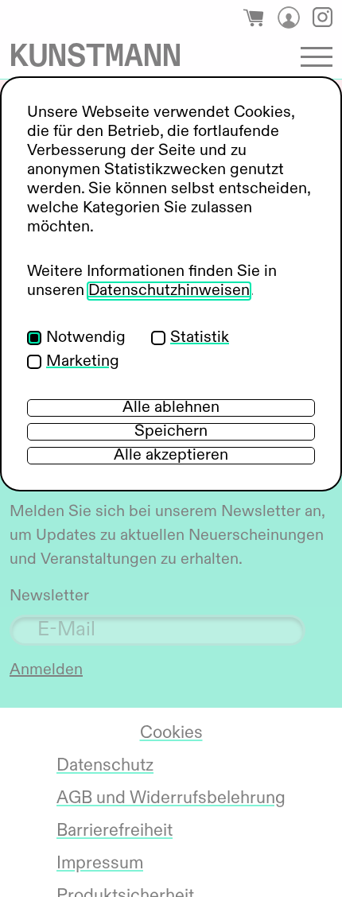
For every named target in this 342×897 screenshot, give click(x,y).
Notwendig (86, 338)
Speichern (171, 432)
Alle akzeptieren (171, 456)
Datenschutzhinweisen (169, 291)
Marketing (82, 362)
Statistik (199, 338)
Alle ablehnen (171, 408)
